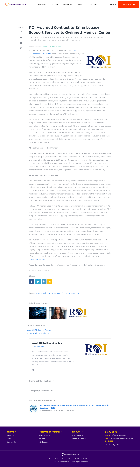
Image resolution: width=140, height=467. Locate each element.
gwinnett (47, 293)
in (106, 444)
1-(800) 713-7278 (118, 435)
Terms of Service (79, 439)
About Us (10, 435)
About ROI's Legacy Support (39, 330)
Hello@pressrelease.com (122, 438)
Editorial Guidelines (84, 459)
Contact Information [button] (40, 381)
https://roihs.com (38, 260)
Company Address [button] (39, 390)
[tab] (70, 381)
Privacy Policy (77, 435)
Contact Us (92, 4)
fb (110, 444)
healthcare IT (57, 293)
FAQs (9, 439)
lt (118, 444)
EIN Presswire (44, 435)
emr (40, 293)
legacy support (70, 293)
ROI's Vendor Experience (38, 333)
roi (79, 293)
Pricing (55, 4)
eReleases (43, 442)
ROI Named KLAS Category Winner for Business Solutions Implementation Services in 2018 (75, 406)
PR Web (42, 439)
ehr (36, 293)
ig (114, 444)
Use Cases (42, 4)
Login (112, 4)
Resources (67, 4)
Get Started (127, 4)
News (80, 4)
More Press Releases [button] (40, 400)
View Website (38, 346)
